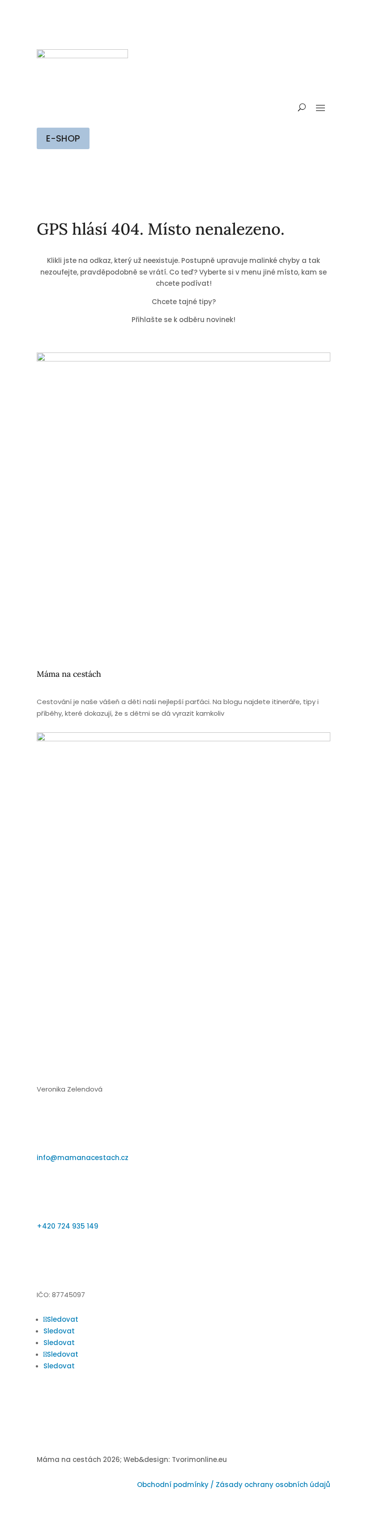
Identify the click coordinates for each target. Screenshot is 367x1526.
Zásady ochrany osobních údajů (273, 1484)
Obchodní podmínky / (176, 1484)
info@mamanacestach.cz (82, 1157)
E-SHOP (63, 138)
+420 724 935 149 (67, 1226)
